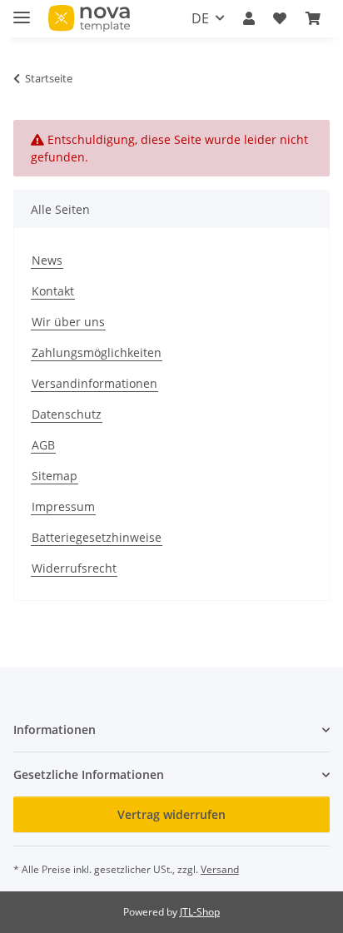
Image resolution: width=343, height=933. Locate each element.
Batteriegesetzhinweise (97, 537)
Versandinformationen (94, 383)
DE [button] (200, 18)
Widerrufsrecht (74, 568)
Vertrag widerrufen (171, 814)
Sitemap (54, 476)
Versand (220, 869)
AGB (43, 445)
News (47, 260)
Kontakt (53, 291)
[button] (249, 18)
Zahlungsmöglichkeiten (97, 352)
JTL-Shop (200, 912)
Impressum (63, 506)
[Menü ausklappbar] (21, 10)
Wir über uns (68, 322)
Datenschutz (67, 414)
